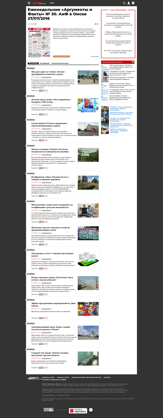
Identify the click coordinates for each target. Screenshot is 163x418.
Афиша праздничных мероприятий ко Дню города (53, 304)
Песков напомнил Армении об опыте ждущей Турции (121, 113)
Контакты (107, 377)
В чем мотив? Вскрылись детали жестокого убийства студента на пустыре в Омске (118, 16)
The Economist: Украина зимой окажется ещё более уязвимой (121, 125)
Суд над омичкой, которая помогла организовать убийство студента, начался (118, 43)
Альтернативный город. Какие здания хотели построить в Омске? (50, 328)
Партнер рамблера (61, 409)
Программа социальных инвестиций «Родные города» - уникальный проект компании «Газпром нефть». (51, 109)
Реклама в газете (63, 377)
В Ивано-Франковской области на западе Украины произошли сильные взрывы (118, 34)
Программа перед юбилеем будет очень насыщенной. (51, 311)
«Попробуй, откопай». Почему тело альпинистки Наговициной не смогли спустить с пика (122, 73)
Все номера (95, 56)
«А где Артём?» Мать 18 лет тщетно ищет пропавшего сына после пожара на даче (122, 91)
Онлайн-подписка (61, 56)
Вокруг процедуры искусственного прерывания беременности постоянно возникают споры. (48, 362)
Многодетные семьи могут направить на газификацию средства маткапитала (52, 205)
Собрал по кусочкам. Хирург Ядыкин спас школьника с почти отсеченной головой (121, 85)
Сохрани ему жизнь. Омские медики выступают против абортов (49, 354)
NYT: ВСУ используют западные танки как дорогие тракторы (118, 51)
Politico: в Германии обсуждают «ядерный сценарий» (119, 130)
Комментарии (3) (46, 105)
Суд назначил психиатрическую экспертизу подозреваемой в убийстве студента (118, 25)
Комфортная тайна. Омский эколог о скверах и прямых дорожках (50, 178)
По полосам (33, 63)
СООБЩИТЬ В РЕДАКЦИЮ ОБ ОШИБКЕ (54, 379)
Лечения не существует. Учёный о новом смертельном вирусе (121, 78)
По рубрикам (44, 63)
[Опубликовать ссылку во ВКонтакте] (40, 91)
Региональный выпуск (60, 63)
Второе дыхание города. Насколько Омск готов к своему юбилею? (52, 278)
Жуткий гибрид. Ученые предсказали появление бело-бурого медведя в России (120, 97)
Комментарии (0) (46, 77)
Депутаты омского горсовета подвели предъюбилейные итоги (50, 228)
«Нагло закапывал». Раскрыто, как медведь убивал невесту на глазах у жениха (120, 67)
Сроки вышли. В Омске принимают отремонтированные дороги (49, 124)
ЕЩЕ (45, 90)
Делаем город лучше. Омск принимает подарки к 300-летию (51, 100)
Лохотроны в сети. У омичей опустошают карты (52, 254)
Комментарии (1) (46, 210)
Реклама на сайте (48, 377)
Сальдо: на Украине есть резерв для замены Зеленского (120, 119)
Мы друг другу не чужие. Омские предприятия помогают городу (48, 72)
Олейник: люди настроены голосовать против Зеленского (121, 108)
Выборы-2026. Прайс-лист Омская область (86, 377)
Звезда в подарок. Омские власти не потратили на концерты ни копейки (50, 150)
